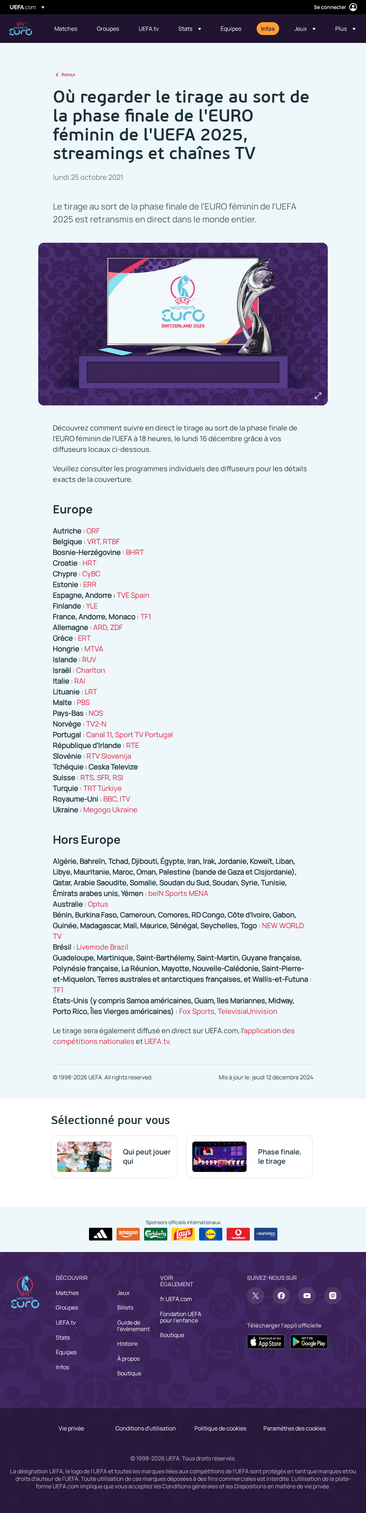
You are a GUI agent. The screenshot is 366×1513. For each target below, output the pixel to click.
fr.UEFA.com (176, 1299)
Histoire (127, 1343)
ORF (93, 531)
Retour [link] (68, 75)
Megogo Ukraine (110, 809)
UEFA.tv (156, 1041)
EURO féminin (21, 29)
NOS (96, 713)
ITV (125, 799)
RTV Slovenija (108, 756)
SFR (103, 777)
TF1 (145, 616)
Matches (67, 1293)
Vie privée (71, 1428)
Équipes (66, 1352)
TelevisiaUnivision (247, 1011)
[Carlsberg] (155, 1234)
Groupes (67, 1307)
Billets (125, 1307)
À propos (128, 1358)
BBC (110, 799)
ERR (90, 584)
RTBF (111, 541)
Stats (63, 1337)
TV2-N (96, 724)
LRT (91, 691)
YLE (92, 606)
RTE (132, 745)
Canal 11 (99, 734)
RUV (89, 659)
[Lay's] (183, 1234)
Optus (98, 904)
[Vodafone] (238, 1234)
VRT (93, 541)
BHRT (135, 552)
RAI (79, 681)
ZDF (116, 627)
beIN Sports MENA (178, 893)
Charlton (90, 670)
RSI (118, 777)
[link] (66, 28)
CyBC (91, 573)
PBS (83, 702)
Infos (62, 1367)
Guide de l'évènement (133, 1326)
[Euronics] (265, 1234)
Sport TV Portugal (144, 734)
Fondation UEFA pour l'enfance (180, 1317)
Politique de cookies (220, 1428)
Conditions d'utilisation (145, 1428)
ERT (84, 638)
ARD (100, 627)
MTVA (93, 649)
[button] (190, 28)
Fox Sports (196, 1011)
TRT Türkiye (102, 788)
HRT (90, 563)
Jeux (123, 1293)
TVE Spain (133, 595)
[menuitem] (67, 28)
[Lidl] (210, 1234)
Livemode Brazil (102, 947)
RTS (87, 777)
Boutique (129, 1373)
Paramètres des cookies (294, 1428)
